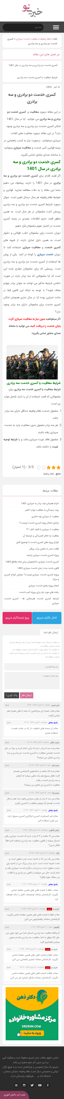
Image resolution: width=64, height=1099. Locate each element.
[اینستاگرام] (24, 1085)
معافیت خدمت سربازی (27, 39)
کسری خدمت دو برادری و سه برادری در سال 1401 (33, 65)
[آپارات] (16, 1085)
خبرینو (31, 1058)
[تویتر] (32, 1085)
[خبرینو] (32, 19)
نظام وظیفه (45, 39)
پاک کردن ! (11, 695)
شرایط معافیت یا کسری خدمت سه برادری (37, 78)
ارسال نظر (27, 695)
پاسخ (7, 705)
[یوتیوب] (40, 1085)
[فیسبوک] (48, 1085)
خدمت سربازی (45, 254)
